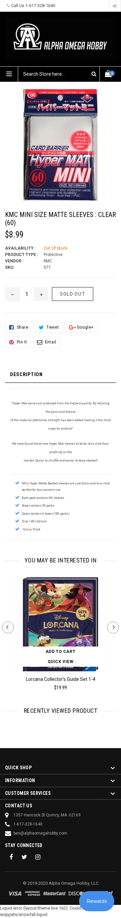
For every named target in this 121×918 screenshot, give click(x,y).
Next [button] (113, 627)
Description (26, 374)
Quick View (61, 661)
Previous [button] (8, 627)
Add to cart (61, 651)
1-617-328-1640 (40, 5)
